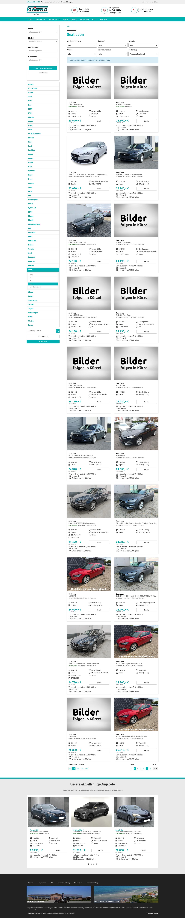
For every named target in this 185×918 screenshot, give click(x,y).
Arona (31, 275)
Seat (30, 270)
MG (29, 228)
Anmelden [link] (44, 341)
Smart (30, 296)
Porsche (31, 261)
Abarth (31, 84)
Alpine (30, 93)
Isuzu (30, 175)
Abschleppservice (70, 19)
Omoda (31, 249)
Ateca (31, 278)
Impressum (42, 883)
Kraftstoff (101, 41)
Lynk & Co (32, 208)
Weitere (31, 321)
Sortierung (132, 50)
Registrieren (154, 2)
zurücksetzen (43, 73)
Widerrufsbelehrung (64, 883)
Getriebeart (32, 57)
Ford (30, 146)
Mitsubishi (32, 241)
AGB (51, 883)
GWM (30, 167)
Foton (30, 154)
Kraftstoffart (33, 47)
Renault (31, 265)
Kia (29, 195)
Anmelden (145, 2)
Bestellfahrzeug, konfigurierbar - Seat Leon (89, 168)
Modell (31, 38)
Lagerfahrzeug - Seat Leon (89, 99)
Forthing (31, 150)
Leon (31, 284)
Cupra (30, 121)
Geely (30, 163)
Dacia (30, 125)
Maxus (30, 216)
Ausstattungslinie (104, 50)
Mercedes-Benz (34, 224)
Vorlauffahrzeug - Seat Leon (136, 238)
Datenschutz (78, 883)
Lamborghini (33, 200)
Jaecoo (31, 183)
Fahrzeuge (53, 19)
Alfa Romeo (32, 88)
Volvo (30, 317)
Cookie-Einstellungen (93, 883)
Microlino (31, 233)
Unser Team (84, 19)
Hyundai (31, 171)
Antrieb (69, 50)
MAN (30, 212)
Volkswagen (33, 313)
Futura (30, 158)
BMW (30, 109)
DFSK (30, 130)
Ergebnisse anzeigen (43, 68)
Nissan (31, 245)
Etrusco (31, 138)
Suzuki (31, 304)
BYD (29, 113)
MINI (30, 237)
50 (78, 769)
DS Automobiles (34, 134)
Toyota (30, 309)
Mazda (31, 220)
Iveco (30, 179)
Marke (30, 29)
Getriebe (131, 41)
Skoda (30, 292)
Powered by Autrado (152, 913)
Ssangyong (32, 300)
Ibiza (31, 281)
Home (30, 19)
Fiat (29, 142)
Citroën (31, 117)
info (68, 26)
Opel (30, 253)
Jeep (30, 187)
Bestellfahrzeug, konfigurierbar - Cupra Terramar (134, 827)
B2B (93, 19)
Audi (30, 97)
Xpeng (30, 325)
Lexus (30, 204)
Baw (30, 105)
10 (70, 769)
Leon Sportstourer (35, 287)
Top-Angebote (40, 19)
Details (99, 121)
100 (82, 769)
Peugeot (31, 257)
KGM (30, 191)
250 (86, 769)
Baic (30, 101)
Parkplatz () (44, 336)
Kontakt (103, 19)
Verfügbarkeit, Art (74, 41)
